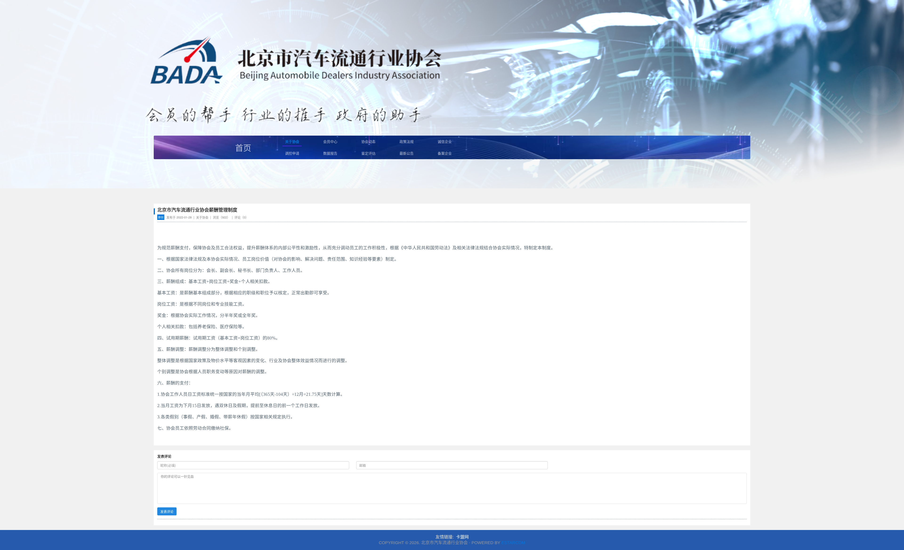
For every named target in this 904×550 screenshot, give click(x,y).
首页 (243, 147)
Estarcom (513, 542)
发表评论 (167, 511)
